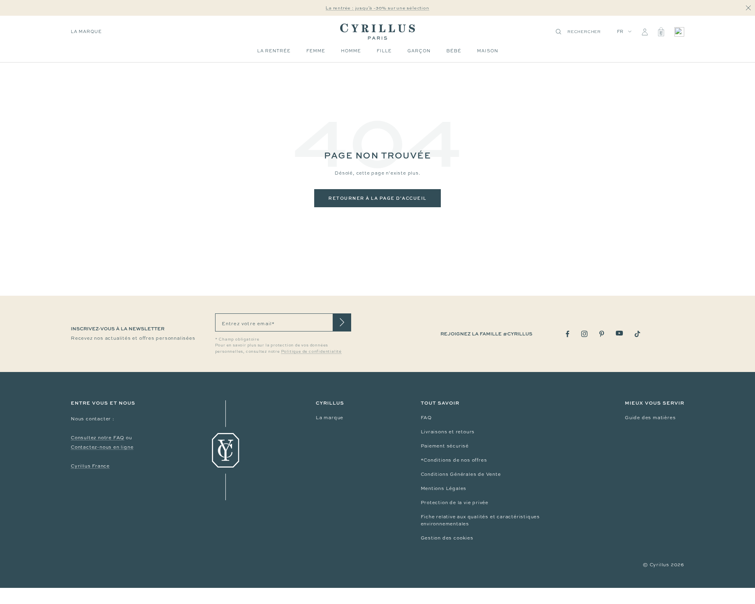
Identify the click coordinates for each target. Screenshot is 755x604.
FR (620, 31)
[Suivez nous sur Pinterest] (601, 334)
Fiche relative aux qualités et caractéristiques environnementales (480, 520)
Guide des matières (650, 417)
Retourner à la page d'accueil (377, 198)
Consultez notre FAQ (97, 438)
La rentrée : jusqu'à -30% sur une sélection (377, 8)
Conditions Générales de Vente (461, 474)
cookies (463, 538)
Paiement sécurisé (445, 446)
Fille (384, 50)
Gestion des (437, 538)
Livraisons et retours (448, 432)
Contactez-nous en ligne (102, 447)
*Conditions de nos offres (454, 460)
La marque (86, 31)
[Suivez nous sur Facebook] (567, 334)
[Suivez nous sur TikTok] (637, 334)
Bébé (453, 50)
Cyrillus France (90, 466)
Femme (315, 50)
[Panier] (661, 32)
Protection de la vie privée (455, 502)
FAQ (426, 417)
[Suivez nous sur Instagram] (584, 334)
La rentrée (274, 50)
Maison (487, 50)
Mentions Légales (444, 488)
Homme (351, 50)
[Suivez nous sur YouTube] (619, 333)
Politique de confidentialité (311, 351)
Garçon (419, 50)
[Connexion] (645, 32)
